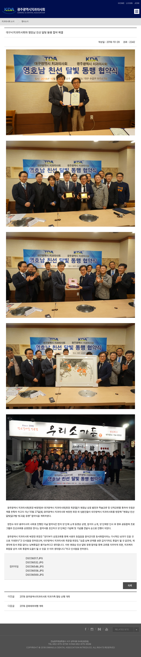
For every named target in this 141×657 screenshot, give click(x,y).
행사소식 (24, 21)
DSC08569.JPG (35, 574)
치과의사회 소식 (8, 21)
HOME (121, 3)
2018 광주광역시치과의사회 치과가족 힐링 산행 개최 (45, 596)
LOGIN (129, 3)
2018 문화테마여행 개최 (31, 606)
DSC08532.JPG (34, 562)
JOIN (136, 3)
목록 (130, 585)
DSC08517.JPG (34, 558)
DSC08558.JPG (35, 570)
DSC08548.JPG (35, 566)
